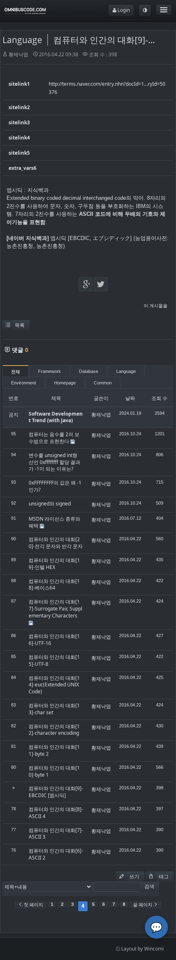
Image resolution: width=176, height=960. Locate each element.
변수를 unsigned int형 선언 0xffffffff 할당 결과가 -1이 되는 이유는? (54, 462)
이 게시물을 (155, 305)
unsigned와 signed (50, 503)
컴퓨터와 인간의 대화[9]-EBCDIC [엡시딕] (56, 792)
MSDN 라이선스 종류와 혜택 (54, 522)
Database (88, 371)
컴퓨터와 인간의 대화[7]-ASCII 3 (56, 834)
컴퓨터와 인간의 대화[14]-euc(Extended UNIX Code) (54, 684)
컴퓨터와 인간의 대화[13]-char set (54, 709)
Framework (49, 371)
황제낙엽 (18, 54)
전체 (15, 371)
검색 (149, 886)
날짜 (130, 398)
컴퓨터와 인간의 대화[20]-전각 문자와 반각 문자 (56, 543)
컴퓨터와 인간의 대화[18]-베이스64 (54, 585)
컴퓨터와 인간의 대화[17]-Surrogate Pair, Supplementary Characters (55, 608)
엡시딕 (58, 238)
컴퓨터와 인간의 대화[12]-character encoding (54, 730)
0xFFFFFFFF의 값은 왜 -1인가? (55, 486)
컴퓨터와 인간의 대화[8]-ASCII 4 (56, 813)
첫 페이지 (33, 904)
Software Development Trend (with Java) (56, 417)
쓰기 (133, 876)
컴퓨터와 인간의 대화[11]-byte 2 (54, 750)
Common (103, 382)
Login (123, 10)
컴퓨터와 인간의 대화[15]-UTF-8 (54, 660)
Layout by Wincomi (142, 948)
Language (22, 40)
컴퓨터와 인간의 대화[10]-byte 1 (54, 771)
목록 (20, 325)
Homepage (65, 382)
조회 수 (159, 398)
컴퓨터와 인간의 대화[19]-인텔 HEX (54, 564)
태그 (163, 876)
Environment (23, 382)
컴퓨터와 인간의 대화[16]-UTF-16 (54, 640)
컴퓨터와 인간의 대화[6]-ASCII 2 (56, 854)
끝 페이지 (143, 904)
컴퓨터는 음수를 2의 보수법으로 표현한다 (54, 438)
